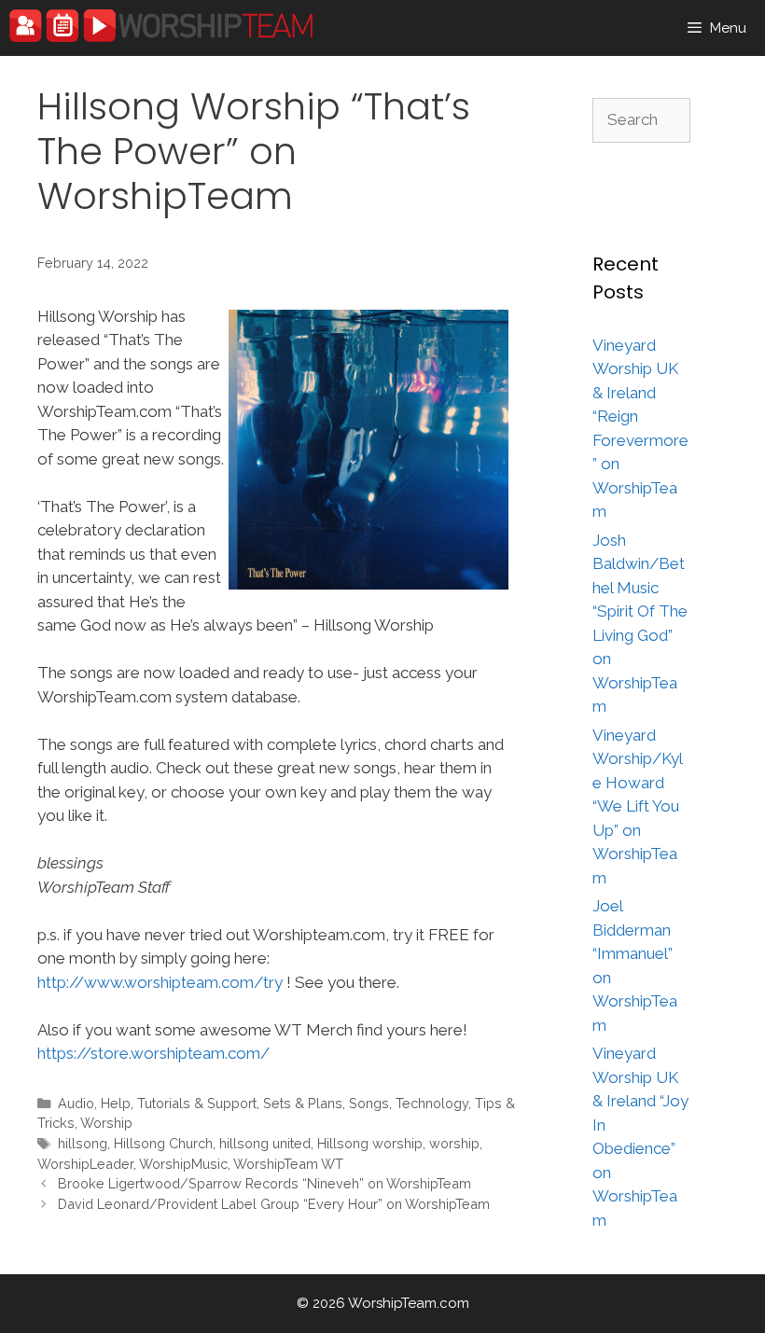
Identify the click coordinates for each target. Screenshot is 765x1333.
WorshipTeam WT (288, 1164)
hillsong (82, 1143)
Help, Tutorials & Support (179, 1103)
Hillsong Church (163, 1143)
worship (454, 1143)
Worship (106, 1123)
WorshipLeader (85, 1164)
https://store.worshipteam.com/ (153, 1053)
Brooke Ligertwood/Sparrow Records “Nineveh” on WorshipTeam (264, 1183)
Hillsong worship (370, 1143)
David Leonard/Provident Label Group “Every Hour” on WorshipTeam (274, 1204)
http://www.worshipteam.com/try (160, 982)
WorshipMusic (183, 1164)
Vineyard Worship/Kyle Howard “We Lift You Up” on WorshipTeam (637, 806)
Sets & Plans (302, 1103)
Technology (432, 1103)
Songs (369, 1103)
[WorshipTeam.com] (161, 25)
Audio (76, 1103)
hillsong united (265, 1143)
